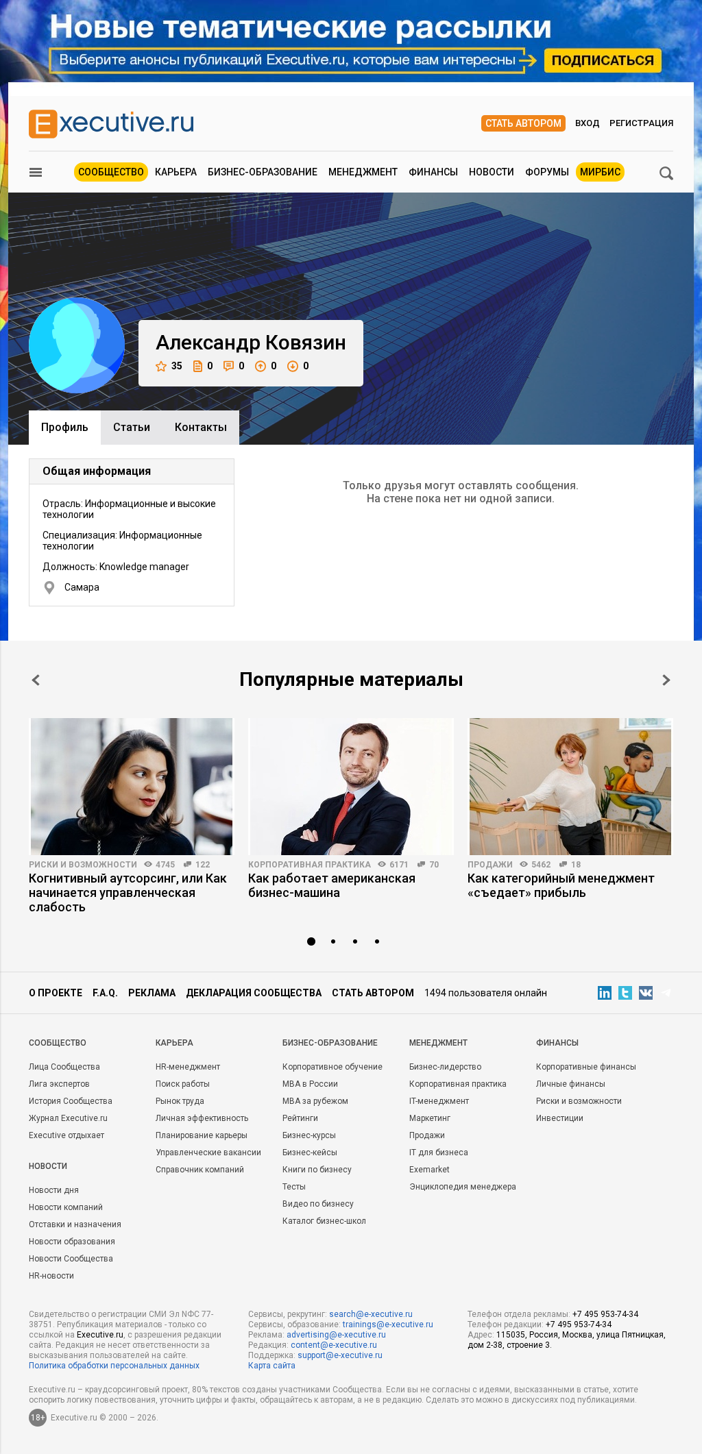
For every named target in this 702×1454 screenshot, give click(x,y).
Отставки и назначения (75, 1224)
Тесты (294, 1187)
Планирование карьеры (201, 1135)
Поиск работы (183, 1084)
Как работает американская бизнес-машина (331, 885)
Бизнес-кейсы (309, 1152)
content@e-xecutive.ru (334, 1345)
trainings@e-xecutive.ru (388, 1324)
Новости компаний (66, 1207)
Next (666, 680)
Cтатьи (131, 427)
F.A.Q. (105, 992)
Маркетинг (429, 1118)
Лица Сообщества (64, 1067)
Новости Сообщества (71, 1259)
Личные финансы (570, 1084)
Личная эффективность (202, 1118)
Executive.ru (100, 1335)
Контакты (201, 427)
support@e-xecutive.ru (340, 1355)
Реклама (152, 992)
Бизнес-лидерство (445, 1067)
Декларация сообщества (254, 992)
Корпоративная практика (309, 865)
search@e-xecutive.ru (371, 1314)
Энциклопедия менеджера (462, 1187)
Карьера (176, 172)
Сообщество (111, 172)
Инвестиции (559, 1118)
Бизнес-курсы (309, 1135)
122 (202, 865)
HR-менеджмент (188, 1067)
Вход (587, 123)
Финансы (433, 172)
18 (576, 865)
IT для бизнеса (438, 1152)
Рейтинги (300, 1118)
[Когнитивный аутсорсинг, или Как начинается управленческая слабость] (131, 786)
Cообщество (57, 1043)
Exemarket (429, 1169)
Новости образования (72, 1241)
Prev (36, 680)
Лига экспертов (59, 1084)
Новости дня (54, 1190)
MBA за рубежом (315, 1101)
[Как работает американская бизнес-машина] (351, 786)
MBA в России (310, 1084)
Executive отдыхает (66, 1135)
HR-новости (51, 1276)
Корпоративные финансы (586, 1067)
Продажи (490, 865)
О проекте (55, 992)
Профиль (64, 427)
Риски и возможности (83, 865)
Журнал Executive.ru (68, 1118)
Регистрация (641, 123)
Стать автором (523, 123)
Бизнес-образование (262, 172)
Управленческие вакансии (208, 1152)
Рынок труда (180, 1101)
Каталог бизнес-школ (324, 1221)
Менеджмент (363, 172)
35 (176, 365)
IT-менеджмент (439, 1101)
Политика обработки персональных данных (114, 1365)
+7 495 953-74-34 (605, 1314)
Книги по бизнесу (317, 1169)
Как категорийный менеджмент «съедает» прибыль (561, 885)
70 (434, 865)
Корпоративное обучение (332, 1067)
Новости (491, 172)
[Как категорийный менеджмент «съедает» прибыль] (570, 786)
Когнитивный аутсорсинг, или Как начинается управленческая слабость (128, 892)
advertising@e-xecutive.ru (336, 1335)
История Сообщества (70, 1101)
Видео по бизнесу (318, 1204)
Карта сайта (271, 1365)
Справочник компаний (200, 1169)
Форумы (547, 172)
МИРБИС (600, 172)
